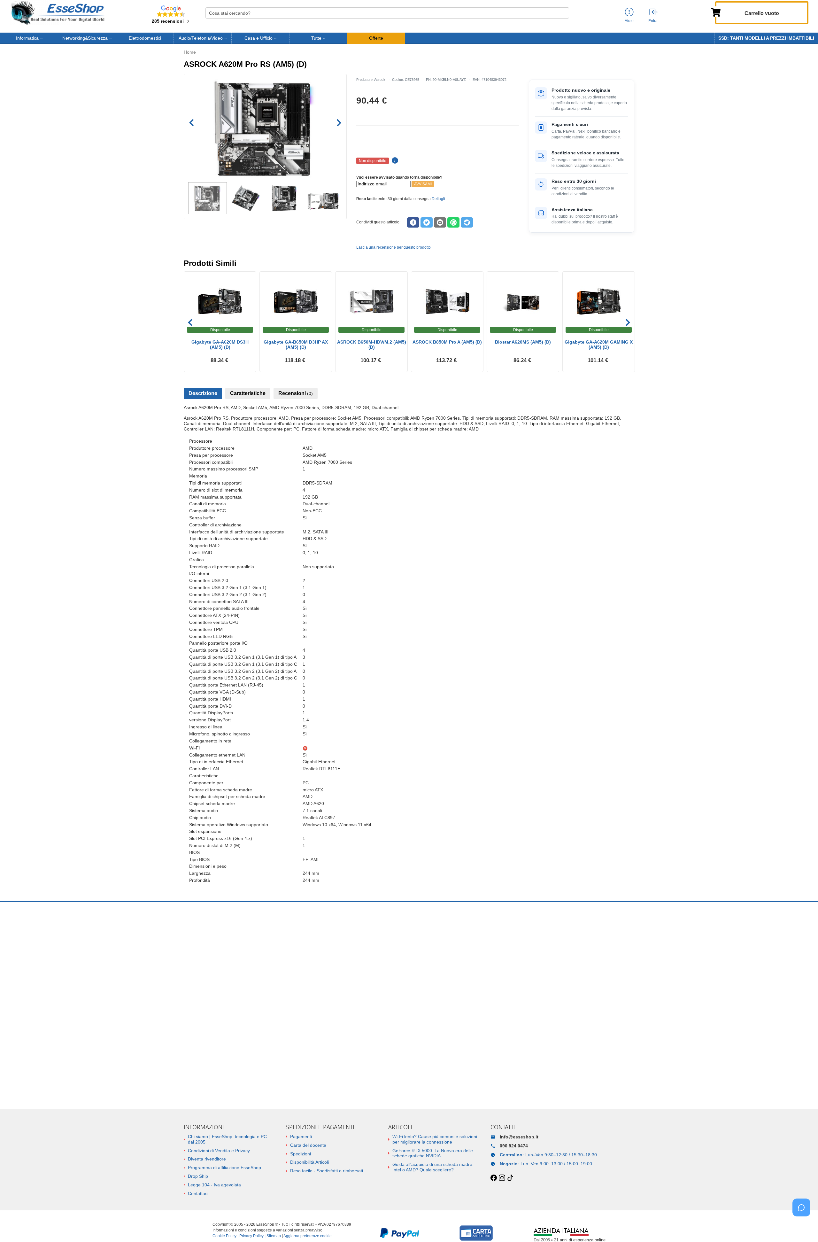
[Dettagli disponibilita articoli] (394, 161)
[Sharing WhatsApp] (453, 222)
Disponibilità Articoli (309, 1162)
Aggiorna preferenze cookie (307, 1236)
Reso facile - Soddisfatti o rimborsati (326, 1170)
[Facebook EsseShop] (493, 1178)
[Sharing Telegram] (467, 222)
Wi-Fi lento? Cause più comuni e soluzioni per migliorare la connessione (434, 1139)
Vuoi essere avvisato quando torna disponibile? (399, 177)
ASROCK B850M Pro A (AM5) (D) (447, 342)
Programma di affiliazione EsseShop (224, 1167)
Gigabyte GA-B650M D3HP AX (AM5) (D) (296, 344)
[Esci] (653, 12)
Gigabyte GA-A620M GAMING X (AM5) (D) (599, 344)
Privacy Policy (251, 1236)
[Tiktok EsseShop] (510, 1178)
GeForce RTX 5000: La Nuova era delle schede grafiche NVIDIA (432, 1153)
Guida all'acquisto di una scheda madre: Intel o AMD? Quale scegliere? (433, 1167)
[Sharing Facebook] (413, 222)
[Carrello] (716, 11)
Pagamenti (301, 1136)
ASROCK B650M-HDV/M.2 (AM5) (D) (371, 344)
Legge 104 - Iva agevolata (214, 1184)
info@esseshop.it (519, 1136)
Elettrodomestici (145, 38)
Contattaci (198, 1193)
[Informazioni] (629, 12)
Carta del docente (308, 1145)
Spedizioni (300, 1153)
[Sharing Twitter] (427, 222)
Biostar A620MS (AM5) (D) (523, 342)
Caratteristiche (248, 393)
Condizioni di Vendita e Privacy (219, 1150)
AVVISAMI (423, 184)
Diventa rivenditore (207, 1158)
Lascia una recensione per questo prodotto (393, 247)
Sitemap (273, 1236)
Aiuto (629, 21)
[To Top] (803, 1227)
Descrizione (203, 393)
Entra (653, 21)
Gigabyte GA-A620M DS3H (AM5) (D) (220, 344)
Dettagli (438, 199)
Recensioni (295, 393)
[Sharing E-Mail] (440, 222)
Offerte (376, 38)
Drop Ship (198, 1176)
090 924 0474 (514, 1145)
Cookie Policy (224, 1236)
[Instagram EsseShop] (502, 1178)
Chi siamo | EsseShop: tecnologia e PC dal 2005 (227, 1139)
